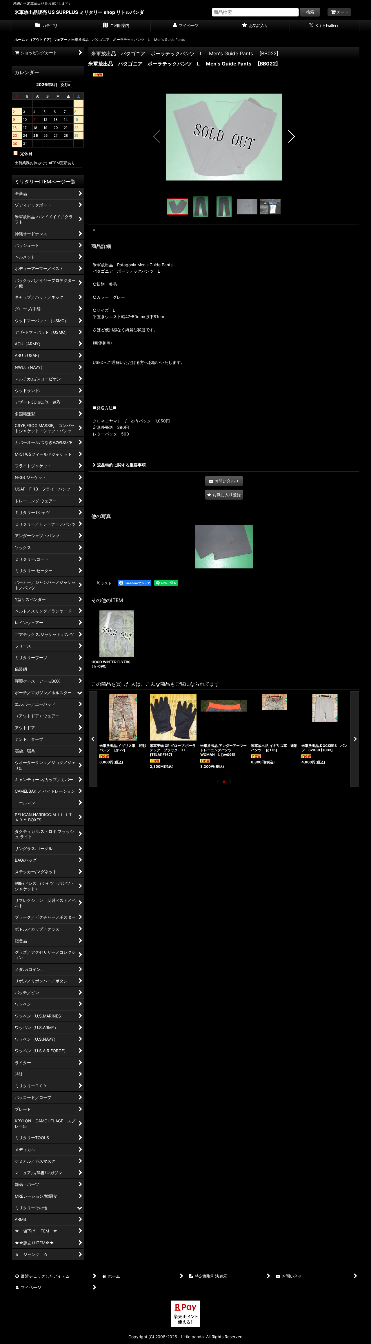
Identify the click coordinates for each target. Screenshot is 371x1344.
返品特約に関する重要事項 (121, 464)
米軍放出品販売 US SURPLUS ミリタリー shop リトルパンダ (79, 12)
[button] (157, 136)
